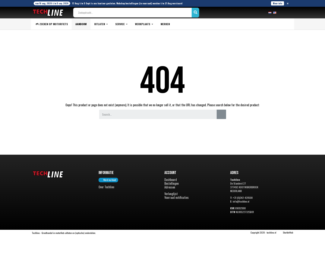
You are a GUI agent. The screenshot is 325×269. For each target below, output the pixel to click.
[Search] (221, 114)
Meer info (277, 3)
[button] (108, 180)
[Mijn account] (282, 13)
